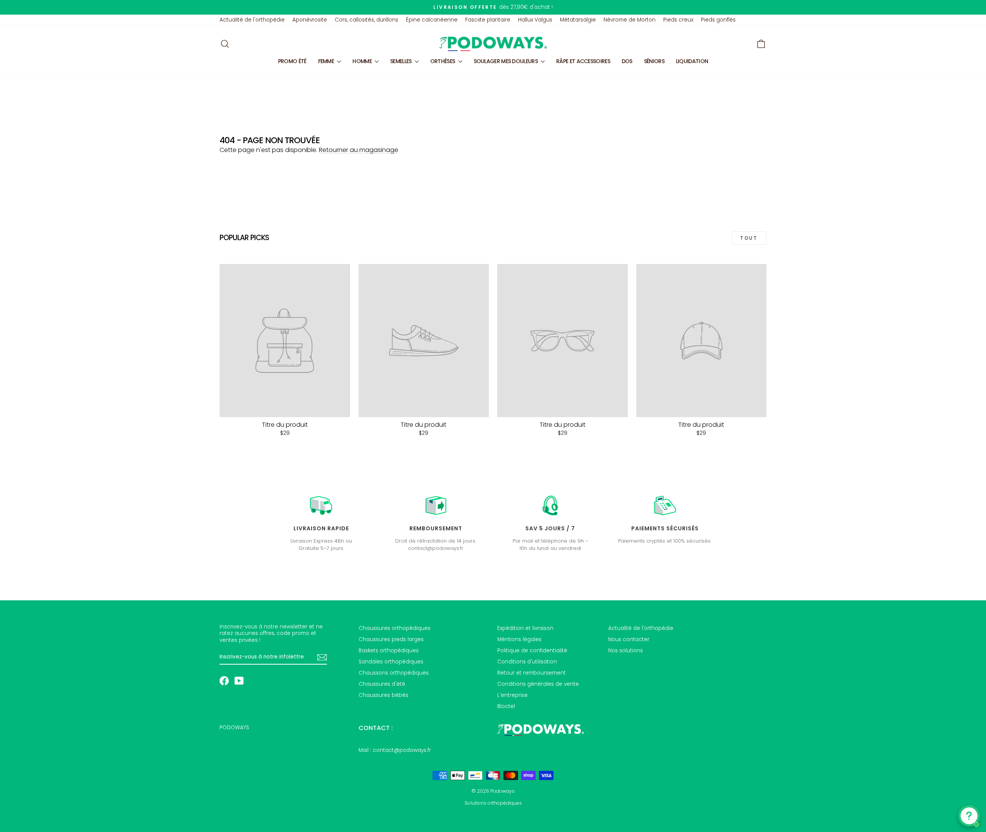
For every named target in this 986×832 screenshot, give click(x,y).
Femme (326, 61)
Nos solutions (625, 650)
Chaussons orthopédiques (394, 673)
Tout (749, 238)
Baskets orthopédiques (389, 650)
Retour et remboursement (531, 673)
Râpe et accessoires (583, 61)
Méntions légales (519, 639)
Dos (627, 61)
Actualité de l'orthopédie (252, 19)
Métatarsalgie (578, 19)
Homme (362, 61)
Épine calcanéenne (432, 19)
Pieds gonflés (718, 19)
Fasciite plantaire (487, 19)
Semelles (401, 61)
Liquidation (692, 61)
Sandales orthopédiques (391, 661)
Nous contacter (628, 639)
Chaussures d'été (382, 684)
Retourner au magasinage (358, 149)
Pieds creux (678, 19)
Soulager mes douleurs (506, 61)
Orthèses (443, 61)
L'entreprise (512, 695)
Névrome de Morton (630, 19)
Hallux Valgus (535, 19)
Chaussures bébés (383, 695)
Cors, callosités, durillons (366, 19)
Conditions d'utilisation (527, 661)
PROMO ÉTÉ (292, 61)
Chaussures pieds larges (391, 639)
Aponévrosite (309, 19)
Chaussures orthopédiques (395, 628)
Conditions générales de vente (538, 684)
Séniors (654, 61)
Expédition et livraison (525, 628)
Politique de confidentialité (532, 650)
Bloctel (506, 706)
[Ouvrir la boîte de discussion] (969, 816)
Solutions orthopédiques (493, 803)
